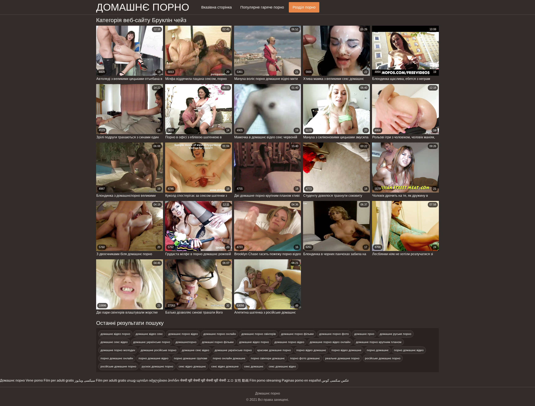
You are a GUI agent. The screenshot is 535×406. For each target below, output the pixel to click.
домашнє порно (142, 7)
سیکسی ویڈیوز (85, 380)
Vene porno (34, 380)
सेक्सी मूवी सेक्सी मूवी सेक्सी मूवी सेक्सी (203, 380)
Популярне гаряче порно (262, 7)
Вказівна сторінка (216, 7)
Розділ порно (304, 7)
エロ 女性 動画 (238, 380)
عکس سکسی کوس (335, 380)
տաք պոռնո (137, 380)
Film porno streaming (265, 380)
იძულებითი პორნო (164, 380)
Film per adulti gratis (59, 380)
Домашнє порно (12, 380)
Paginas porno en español (301, 380)
